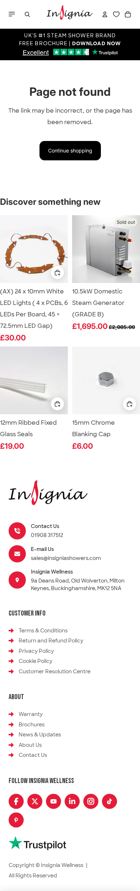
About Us (30, 745)
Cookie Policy (35, 661)
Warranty (31, 714)
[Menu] (13, 14)
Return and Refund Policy (51, 640)
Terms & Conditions (43, 630)
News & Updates (40, 734)
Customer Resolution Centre (54, 671)
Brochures (32, 724)
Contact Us (33, 755)
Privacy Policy (36, 651)
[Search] (27, 14)
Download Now (96, 44)
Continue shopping (70, 150)
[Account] (105, 14)
